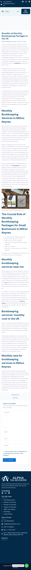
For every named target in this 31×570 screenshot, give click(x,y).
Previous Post (15, 395)
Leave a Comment (6, 41)
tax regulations (15, 165)
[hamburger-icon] (18, 11)
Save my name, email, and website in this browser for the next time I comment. (15, 453)
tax (6, 282)
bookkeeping (17, 63)
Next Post (15, 398)
